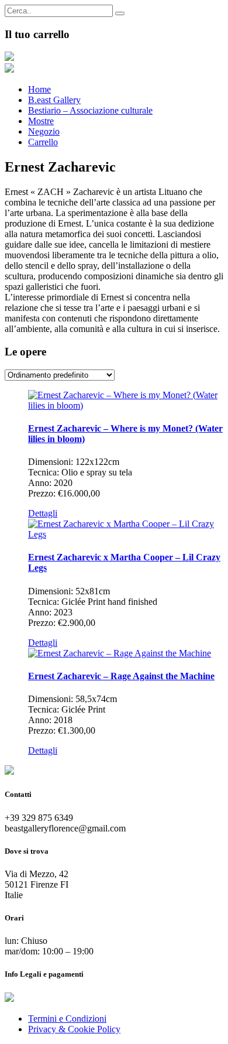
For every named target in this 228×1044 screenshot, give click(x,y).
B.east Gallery (54, 100)
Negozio (44, 131)
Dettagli (42, 513)
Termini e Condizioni (67, 1019)
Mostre (41, 121)
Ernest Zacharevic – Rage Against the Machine (121, 676)
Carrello (43, 142)
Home (39, 89)
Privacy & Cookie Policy (74, 1029)
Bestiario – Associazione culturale (90, 110)
